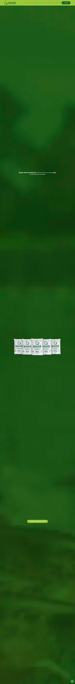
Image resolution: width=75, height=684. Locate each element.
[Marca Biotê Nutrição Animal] (10, 1)
